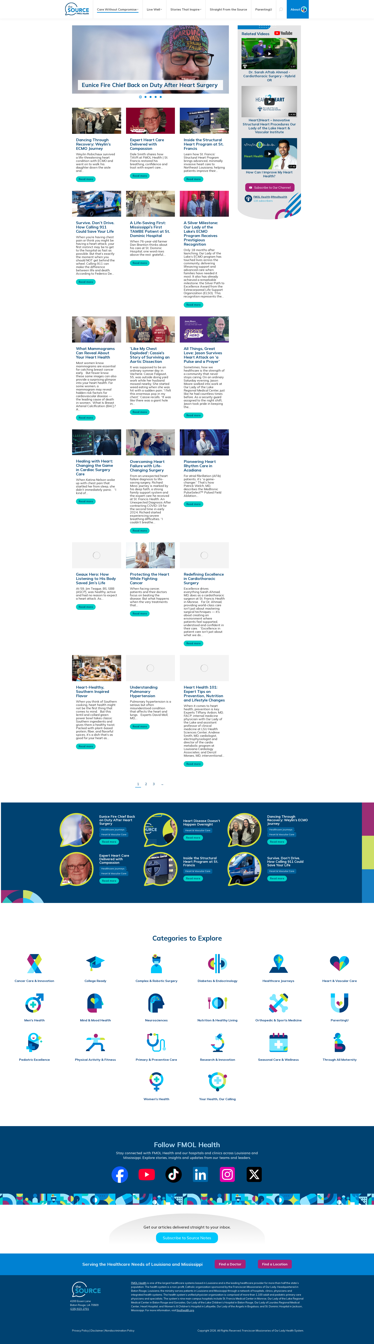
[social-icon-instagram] (227, 1174)
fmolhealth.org (185, 1310)
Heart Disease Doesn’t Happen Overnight (201, 822)
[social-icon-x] (254, 1174)
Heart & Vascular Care (113, 834)
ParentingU (339, 1020)
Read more (86, 179)
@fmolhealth (279, 196)
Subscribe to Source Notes (187, 1237)
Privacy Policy (80, 1330)
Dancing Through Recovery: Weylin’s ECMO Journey (93, 144)
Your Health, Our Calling (217, 1099)
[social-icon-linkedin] (200, 1174)
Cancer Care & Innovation (34, 981)
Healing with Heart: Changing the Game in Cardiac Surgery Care (94, 467)
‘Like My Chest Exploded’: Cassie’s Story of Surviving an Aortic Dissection (150, 355)
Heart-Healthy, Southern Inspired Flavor (92, 691)
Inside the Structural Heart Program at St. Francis (204, 144)
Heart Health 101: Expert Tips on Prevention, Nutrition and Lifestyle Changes (204, 693)
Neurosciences (156, 1020)
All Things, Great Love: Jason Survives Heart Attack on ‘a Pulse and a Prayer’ (203, 355)
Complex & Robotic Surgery (156, 981)
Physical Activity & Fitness (95, 1059)
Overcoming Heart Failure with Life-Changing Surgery (147, 465)
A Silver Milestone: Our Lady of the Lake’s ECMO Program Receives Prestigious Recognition (201, 233)
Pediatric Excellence (34, 1059)
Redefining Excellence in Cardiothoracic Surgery (204, 578)
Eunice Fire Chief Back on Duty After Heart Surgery (150, 85)
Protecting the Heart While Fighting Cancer (149, 578)
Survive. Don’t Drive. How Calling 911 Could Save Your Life (95, 227)
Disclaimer (97, 1330)
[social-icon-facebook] (120, 1174)
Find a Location (275, 1264)
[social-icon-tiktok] (173, 1174)
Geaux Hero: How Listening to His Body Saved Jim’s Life (96, 578)
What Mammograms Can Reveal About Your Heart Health (95, 353)
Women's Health (156, 1099)
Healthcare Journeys (112, 829)
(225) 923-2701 (79, 1308)
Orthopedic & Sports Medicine (278, 1020)
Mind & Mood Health (95, 1020)
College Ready (95, 981)
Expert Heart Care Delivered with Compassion (147, 144)
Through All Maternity (340, 1059)
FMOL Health (261, 196)
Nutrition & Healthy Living (217, 1020)
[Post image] (150, 67)
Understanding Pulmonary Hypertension (144, 691)
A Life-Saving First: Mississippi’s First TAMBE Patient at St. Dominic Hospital (150, 229)
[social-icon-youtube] (146, 1174)
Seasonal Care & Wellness (278, 1059)
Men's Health (34, 1020)
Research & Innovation (217, 1059)
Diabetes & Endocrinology (217, 981)
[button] (140, 97)
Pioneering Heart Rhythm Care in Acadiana (200, 465)
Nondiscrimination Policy (119, 1330)
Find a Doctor (230, 1264)
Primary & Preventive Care (156, 1059)
